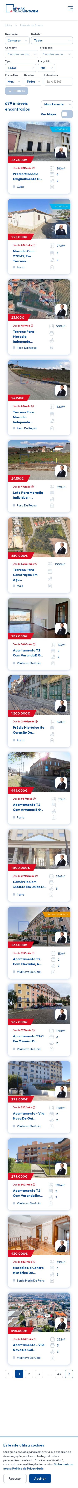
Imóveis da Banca (31, 25)
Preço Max (11, 75)
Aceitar (40, 1478)
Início (8, 25)
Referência (51, 75)
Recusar (15, 1478)
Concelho (11, 47)
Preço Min (44, 61)
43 (59, 1374)
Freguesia (46, 47)
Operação (11, 33)
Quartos (29, 75)
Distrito (36, 33)
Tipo (8, 61)
